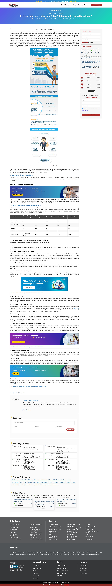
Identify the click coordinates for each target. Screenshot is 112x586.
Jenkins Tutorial (89, 534)
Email (23, 392)
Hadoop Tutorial (53, 536)
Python (50, 482)
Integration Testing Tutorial (92, 531)
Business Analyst (43, 479)
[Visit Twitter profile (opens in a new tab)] (26, 410)
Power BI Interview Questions (82, 552)
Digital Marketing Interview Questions (50, 552)
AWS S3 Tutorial (53, 539)
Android (36, 484)
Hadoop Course (33, 527)
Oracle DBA (56, 482)
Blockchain (21, 484)
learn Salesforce (73, 179)
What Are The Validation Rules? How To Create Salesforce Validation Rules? (90, 62)
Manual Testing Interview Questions (23, 554)
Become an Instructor (62, 570)
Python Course (13, 534)
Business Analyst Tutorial (55, 529)
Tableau (68, 482)
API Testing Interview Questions (62, 552)
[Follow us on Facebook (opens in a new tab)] (16, 570)
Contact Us (36, 576)
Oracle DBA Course (14, 537)
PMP (25, 482)
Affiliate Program (61, 573)
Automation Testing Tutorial (74, 528)
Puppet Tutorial (89, 529)
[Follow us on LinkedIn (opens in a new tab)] (18, 570)
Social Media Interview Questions (34, 554)
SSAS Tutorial (70, 526)
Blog (74, 5)
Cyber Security (42, 484)
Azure (19, 479)
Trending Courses (37, 565)
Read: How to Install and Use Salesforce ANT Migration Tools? (26, 205)
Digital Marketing (15, 482)
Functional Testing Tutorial (73, 524)
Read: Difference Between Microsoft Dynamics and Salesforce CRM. (27, 347)
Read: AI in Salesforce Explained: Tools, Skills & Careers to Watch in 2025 (28, 386)
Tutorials (35, 573)
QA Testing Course (14, 527)
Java (69, 479)
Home (50, 13)
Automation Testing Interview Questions (79, 554)
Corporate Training (83, 5)
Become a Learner (61, 568)
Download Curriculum (17, 194)
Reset (90, 42)
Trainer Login (83, 573)
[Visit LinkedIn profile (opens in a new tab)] (29, 410)
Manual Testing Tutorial (72, 529)
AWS (54, 479)
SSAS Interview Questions (72, 552)
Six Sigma (73, 482)
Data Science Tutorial (54, 532)
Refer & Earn (60, 576)
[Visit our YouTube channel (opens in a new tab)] (13, 570)
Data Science (63, 479)
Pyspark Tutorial (71, 539)
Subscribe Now (91, 114)
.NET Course (13, 532)
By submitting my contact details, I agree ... (90, 109)
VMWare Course (33, 535)
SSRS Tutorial (52, 537)
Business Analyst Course (36, 524)
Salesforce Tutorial (53, 524)
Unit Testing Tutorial (90, 526)
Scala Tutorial (70, 534)
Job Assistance (37, 568)
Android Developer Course (36, 534)
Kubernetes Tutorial (72, 532)
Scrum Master (15, 484)
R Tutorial (88, 524)
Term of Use (83, 565)
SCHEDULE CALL (72, 1)
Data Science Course (35, 529)
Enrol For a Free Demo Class (18, 341)
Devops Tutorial (52, 531)
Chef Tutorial (89, 532)
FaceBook (11, 392)
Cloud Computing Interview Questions (93, 552)
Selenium (30, 482)
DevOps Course (14, 529)
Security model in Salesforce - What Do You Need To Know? (90, 49)
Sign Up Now (15, 373)
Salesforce (60, 13)
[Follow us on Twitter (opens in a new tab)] (11, 570)
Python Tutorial (70, 537)
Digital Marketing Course (35, 532)
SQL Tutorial (52, 528)
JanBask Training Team (67, 18)
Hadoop (49, 479)
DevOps (57, 479)
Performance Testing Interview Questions (47, 554)
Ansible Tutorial (89, 536)
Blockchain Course (14, 535)
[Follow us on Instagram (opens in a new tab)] (21, 570)
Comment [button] (77, 18)
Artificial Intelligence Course (36, 539)
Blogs (55, 13)
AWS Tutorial (52, 534)
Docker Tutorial (89, 539)
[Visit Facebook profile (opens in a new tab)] (24, 410)
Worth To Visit (36, 482)
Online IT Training (55, 484)
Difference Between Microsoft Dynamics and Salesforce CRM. (90, 67)
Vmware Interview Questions (27, 552)
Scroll (110, 580)
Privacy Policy (84, 568)
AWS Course (33, 526)
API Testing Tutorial (90, 528)
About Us (35, 578)
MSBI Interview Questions (59, 554)
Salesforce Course (14, 524)
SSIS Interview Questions (90, 554)
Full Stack (24, 479)
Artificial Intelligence (29, 484)
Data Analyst (62, 482)
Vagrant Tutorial (89, 537)
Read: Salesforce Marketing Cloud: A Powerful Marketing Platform (27, 293)
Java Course (13, 530)
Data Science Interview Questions (38, 552)
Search (85, 42)
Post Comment (70, 429)
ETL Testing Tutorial (72, 536)
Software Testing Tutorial (55, 526)
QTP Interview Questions (68, 554)
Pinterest (20, 392)
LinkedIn (17, 392)
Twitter (14, 392)
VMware (48, 484)
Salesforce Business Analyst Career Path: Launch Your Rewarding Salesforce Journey (44, 503)
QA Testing (30, 479)
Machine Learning (44, 482)
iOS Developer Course (15, 539)
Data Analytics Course (35, 530)
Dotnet (21, 482)
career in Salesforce (14, 383)
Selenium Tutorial (71, 531)
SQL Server (36, 479)
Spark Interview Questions (18, 552)
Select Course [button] (65, 5)
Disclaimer (83, 570)
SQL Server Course (14, 526)
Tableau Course (33, 537)
